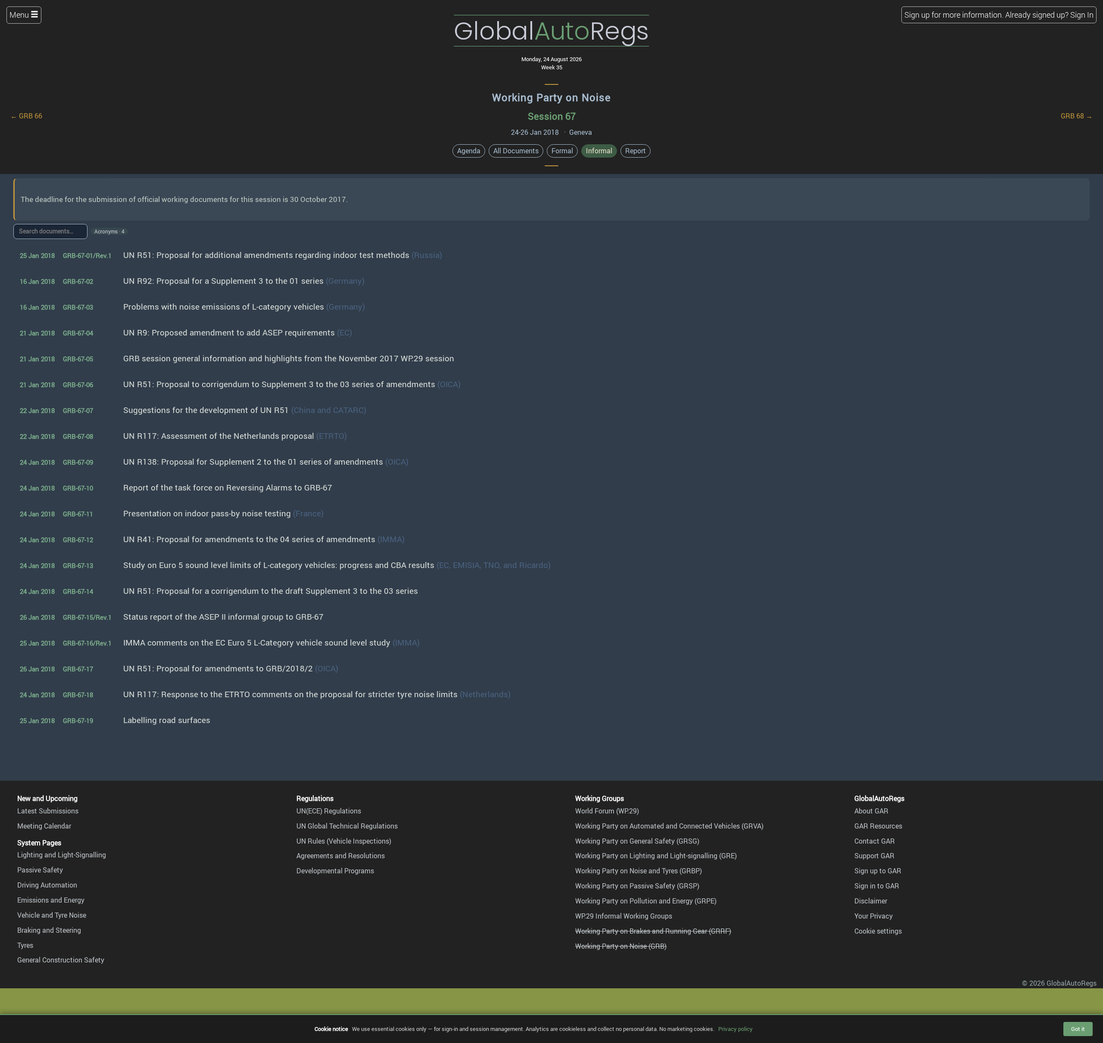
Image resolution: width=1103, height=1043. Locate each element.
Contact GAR (874, 841)
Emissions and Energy (50, 900)
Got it (1078, 1029)
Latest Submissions (47, 811)
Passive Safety (40, 870)
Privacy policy (735, 1029)
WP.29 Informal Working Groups (623, 916)
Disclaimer (870, 901)
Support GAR (874, 855)
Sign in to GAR (876, 886)
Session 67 (552, 116)
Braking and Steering (49, 930)
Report (635, 150)
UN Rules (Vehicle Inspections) (343, 841)
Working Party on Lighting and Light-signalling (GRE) (656, 855)
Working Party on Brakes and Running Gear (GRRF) (653, 931)
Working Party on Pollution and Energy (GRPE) (646, 901)
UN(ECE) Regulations (328, 811)
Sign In (1082, 14)
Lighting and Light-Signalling (61, 855)
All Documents (516, 150)
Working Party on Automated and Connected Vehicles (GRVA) (669, 826)
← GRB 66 (26, 116)
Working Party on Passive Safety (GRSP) (637, 886)
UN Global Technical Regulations (347, 826)
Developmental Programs (335, 870)
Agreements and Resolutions (340, 855)
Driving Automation (47, 885)
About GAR (871, 811)
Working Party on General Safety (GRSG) (637, 841)
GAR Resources (878, 826)
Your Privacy (873, 916)
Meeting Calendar (44, 826)
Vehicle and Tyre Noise (51, 915)
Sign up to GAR (877, 870)
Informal (599, 150)
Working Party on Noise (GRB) (621, 946)
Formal (562, 150)
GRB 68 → (1077, 116)
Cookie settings (878, 931)
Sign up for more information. (953, 14)
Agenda (468, 150)
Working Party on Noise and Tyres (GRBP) (638, 870)
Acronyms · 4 (109, 231)
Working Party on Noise (551, 97)
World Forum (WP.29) (607, 811)
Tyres (25, 945)
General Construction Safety (60, 960)
